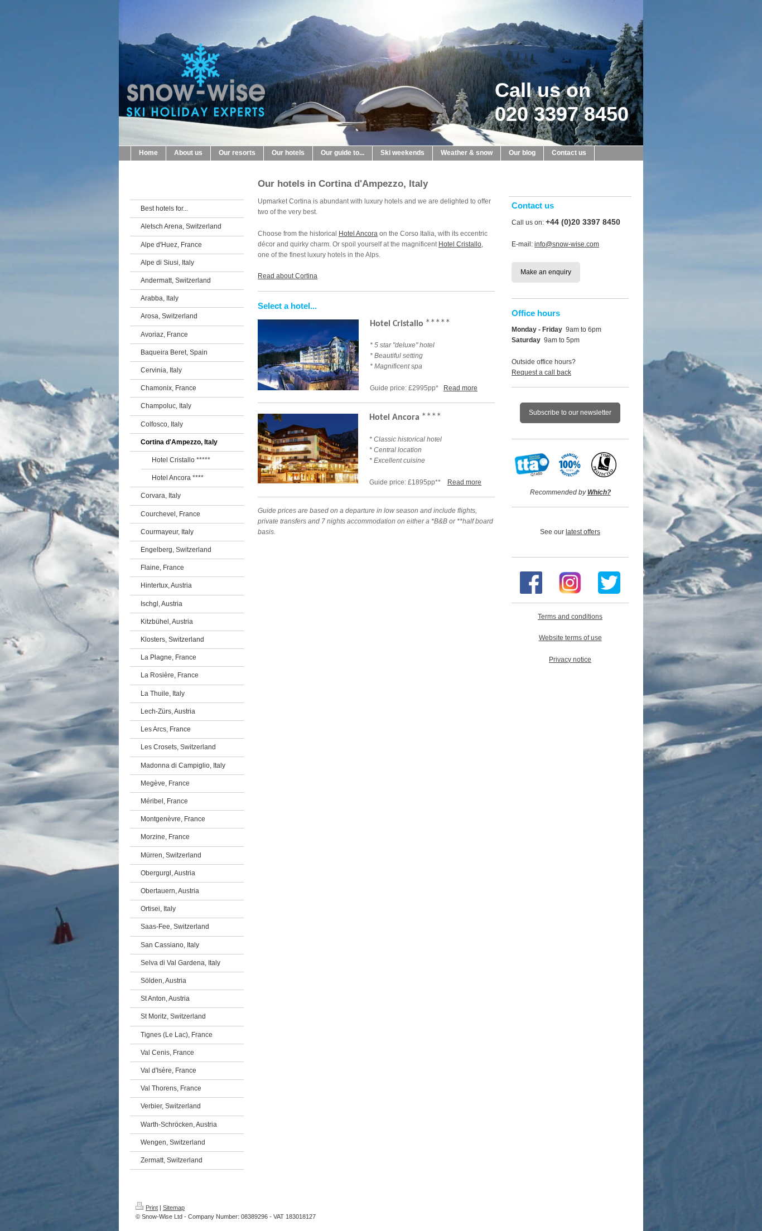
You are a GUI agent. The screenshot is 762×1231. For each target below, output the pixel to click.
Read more (460, 388)
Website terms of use (570, 638)
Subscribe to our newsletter (570, 412)
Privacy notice (570, 659)
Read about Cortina (287, 276)
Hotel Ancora (358, 234)
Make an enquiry (545, 272)
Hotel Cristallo (459, 244)
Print (152, 1207)
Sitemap (174, 1207)
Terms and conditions (570, 617)
